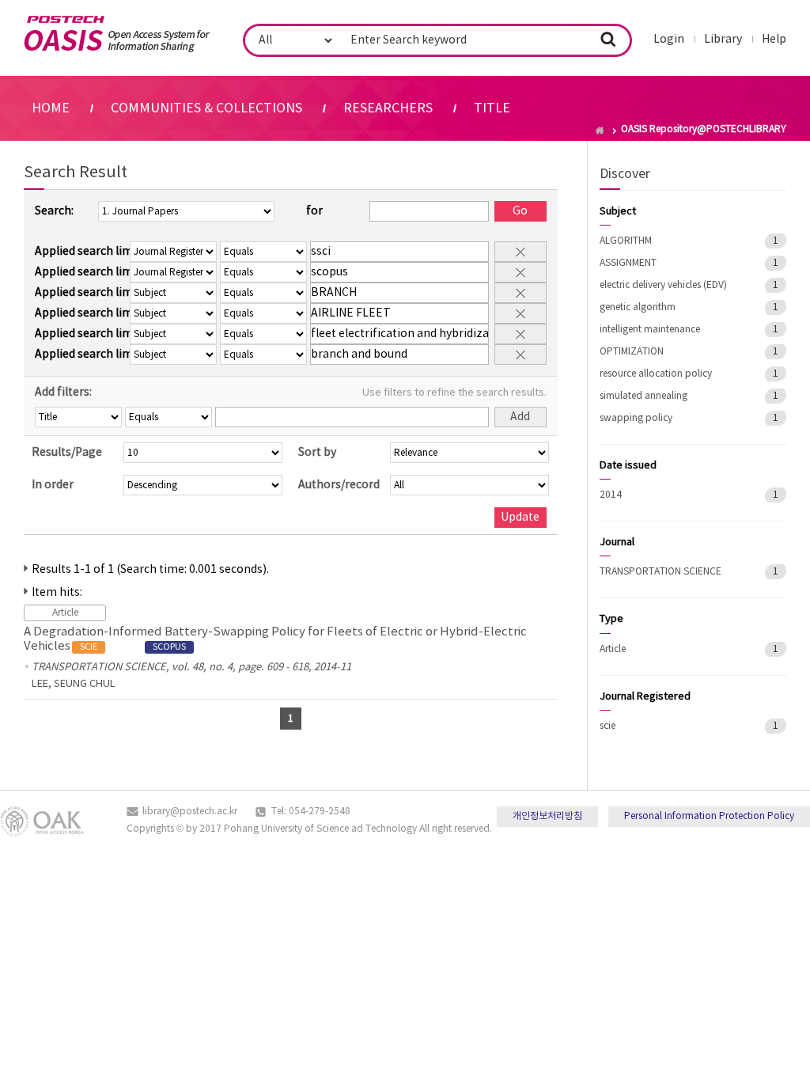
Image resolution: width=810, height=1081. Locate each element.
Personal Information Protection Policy (709, 816)
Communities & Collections (206, 108)
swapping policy (636, 418)
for (314, 211)
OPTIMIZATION (632, 352)
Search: (54, 211)
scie (607, 726)
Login (668, 39)
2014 (611, 495)
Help (774, 39)
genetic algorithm (638, 307)
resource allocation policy (656, 374)
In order (53, 485)
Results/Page (67, 452)
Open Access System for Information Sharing (117, 34)
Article (613, 649)
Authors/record (339, 485)
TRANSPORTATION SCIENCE (660, 572)
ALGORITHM (626, 241)
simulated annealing (643, 396)
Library (723, 39)
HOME (51, 108)
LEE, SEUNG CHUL (73, 684)
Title (492, 108)
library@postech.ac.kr (189, 811)
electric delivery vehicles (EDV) (663, 285)
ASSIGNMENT (628, 263)
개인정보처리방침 (547, 816)
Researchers (388, 108)
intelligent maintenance (650, 329)
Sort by (317, 452)
